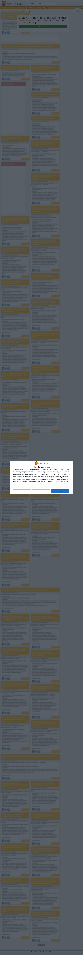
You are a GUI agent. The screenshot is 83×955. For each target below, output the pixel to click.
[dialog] (41, 477)
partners (21, 469)
